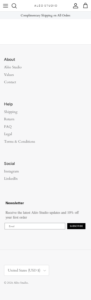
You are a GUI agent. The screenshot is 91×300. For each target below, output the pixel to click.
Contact (10, 82)
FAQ (8, 126)
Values (9, 74)
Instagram (11, 171)
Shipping (10, 111)
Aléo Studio (13, 67)
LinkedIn (11, 178)
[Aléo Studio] (45, 6)
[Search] (16, 5)
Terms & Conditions (19, 141)
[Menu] (5, 5)
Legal (8, 134)
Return (9, 119)
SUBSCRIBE (76, 226)
